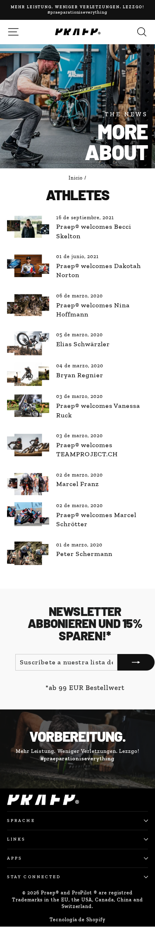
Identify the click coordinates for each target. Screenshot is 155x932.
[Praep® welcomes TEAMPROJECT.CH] (28, 444)
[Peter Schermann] (28, 553)
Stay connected (34, 876)
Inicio (76, 178)
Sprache (21, 820)
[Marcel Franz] (28, 484)
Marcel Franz (77, 484)
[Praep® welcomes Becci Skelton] (28, 226)
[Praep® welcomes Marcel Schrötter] (28, 514)
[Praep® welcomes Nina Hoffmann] (28, 304)
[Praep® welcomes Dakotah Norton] (28, 265)
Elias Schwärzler (83, 344)
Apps (14, 858)
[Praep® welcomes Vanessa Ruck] (28, 405)
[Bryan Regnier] (28, 374)
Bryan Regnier (79, 375)
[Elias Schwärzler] (28, 343)
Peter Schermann (84, 554)
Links (16, 839)
